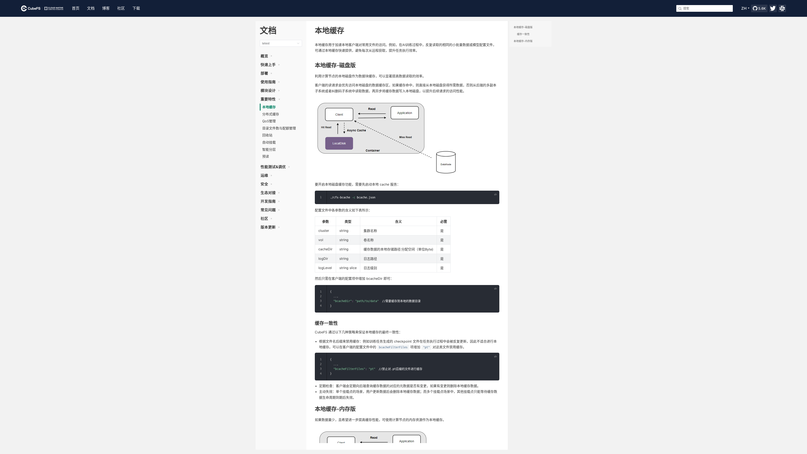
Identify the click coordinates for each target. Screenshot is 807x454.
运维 (265, 175)
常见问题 (269, 210)
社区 (265, 218)
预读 (265, 156)
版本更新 (269, 227)
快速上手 (269, 64)
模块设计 (269, 90)
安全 (265, 184)
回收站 (267, 135)
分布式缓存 (270, 114)
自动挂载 (269, 142)
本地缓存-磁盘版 (523, 27)
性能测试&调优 (274, 167)
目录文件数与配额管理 (279, 128)
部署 (265, 73)
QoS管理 (269, 121)
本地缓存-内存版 (523, 41)
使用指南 (269, 82)
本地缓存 (269, 107)
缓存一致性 (523, 34)
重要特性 (269, 99)
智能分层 (269, 149)
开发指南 (269, 201)
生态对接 (269, 192)
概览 (265, 56)
